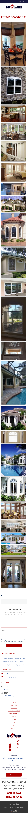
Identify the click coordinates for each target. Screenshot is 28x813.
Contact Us (13, 775)
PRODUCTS (14, 708)
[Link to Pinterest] (10, 744)
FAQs (14, 725)
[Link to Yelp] (17, 744)
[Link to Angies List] (10, 746)
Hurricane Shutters (10, 677)
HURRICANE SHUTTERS (14, 711)
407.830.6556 (23, 1)
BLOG (14, 722)
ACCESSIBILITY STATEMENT (20, 807)
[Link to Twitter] (17, 741)
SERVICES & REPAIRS (14, 713)
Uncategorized (8, 674)
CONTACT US (14, 728)
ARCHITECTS (14, 716)
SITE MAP (11, 807)
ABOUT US (14, 705)
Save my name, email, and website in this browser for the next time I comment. (13, 640)
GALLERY (14, 719)
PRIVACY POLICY (6, 807)
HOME (14, 702)
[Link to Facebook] (10, 741)
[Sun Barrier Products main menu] (1, 1)
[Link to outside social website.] (10, 749)
